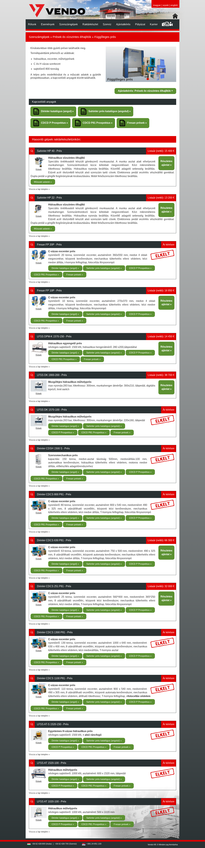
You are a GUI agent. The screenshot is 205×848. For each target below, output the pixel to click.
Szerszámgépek (68, 24)
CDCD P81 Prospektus (46, 274)
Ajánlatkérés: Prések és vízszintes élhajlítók (144, 90)
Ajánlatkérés (123, 24)
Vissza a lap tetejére (38, 189)
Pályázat (140, 24)
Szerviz (107, 24)
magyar (157, 5)
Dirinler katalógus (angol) (65, 268)
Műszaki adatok (42, 182)
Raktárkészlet (90, 24)
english (174, 5)
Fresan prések (74, 274)
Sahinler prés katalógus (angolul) (103, 268)
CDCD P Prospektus (139, 268)
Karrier (154, 24)
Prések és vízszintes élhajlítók (72, 37)
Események (47, 24)
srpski (166, 5)
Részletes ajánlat (166, 163)
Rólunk (32, 24)
